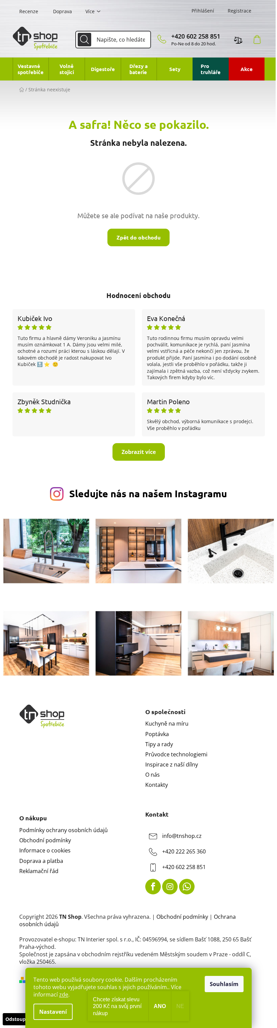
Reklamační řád (38, 871)
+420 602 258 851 (195, 36)
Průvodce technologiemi (176, 754)
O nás (152, 774)
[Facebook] (153, 886)
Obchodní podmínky (45, 840)
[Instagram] (170, 886)
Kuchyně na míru (166, 723)
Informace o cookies (45, 850)
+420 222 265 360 (184, 851)
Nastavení (53, 1011)
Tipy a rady (159, 744)
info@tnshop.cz (182, 836)
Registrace (239, 10)
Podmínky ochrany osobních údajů (63, 830)
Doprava (62, 11)
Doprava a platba (41, 861)
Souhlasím (224, 984)
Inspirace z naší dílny (171, 764)
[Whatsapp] (187, 886)
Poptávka (157, 734)
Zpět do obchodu (138, 237)
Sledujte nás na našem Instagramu (148, 493)
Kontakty (156, 785)
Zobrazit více (139, 452)
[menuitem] (30, 69)
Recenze (28, 11)
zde (63, 994)
